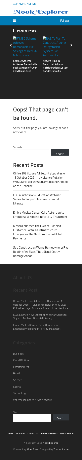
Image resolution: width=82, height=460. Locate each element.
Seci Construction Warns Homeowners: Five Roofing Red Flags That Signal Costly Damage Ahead (40, 251)
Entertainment (21, 367)
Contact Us (32, 433)
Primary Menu (26, 4)
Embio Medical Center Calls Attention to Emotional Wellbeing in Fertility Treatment (40, 214)
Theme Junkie (61, 449)
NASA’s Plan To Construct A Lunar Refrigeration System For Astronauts (55, 66)
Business (18, 354)
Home (10, 433)
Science (17, 380)
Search (17, 147)
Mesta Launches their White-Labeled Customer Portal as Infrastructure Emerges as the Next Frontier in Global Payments (37, 232)
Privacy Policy (67, 433)
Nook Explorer (50, 443)
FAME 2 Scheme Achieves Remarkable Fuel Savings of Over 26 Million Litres (25, 66)
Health (16, 373)
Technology (19, 393)
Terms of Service (49, 433)
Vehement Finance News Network (32, 400)
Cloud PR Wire (21, 360)
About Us (20, 433)
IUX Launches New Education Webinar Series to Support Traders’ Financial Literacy (37, 199)
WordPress (32, 449)
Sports (17, 387)
